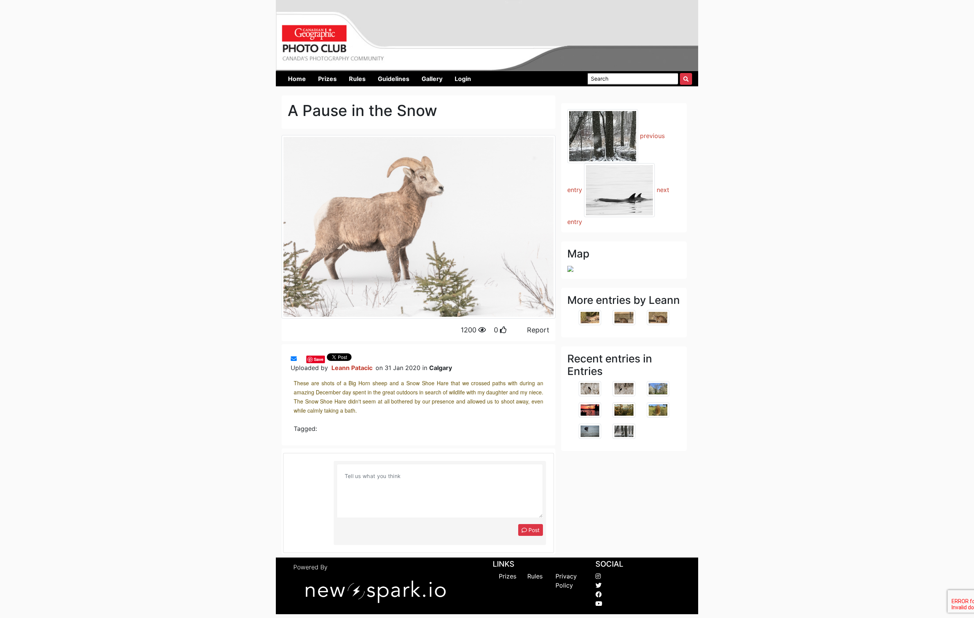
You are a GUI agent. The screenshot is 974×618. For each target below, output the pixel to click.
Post (533, 530)
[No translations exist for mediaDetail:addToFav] (300, 358)
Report (538, 330)
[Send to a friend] (294, 358)
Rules (535, 576)
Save (318, 359)
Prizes (507, 576)
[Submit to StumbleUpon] (304, 358)
